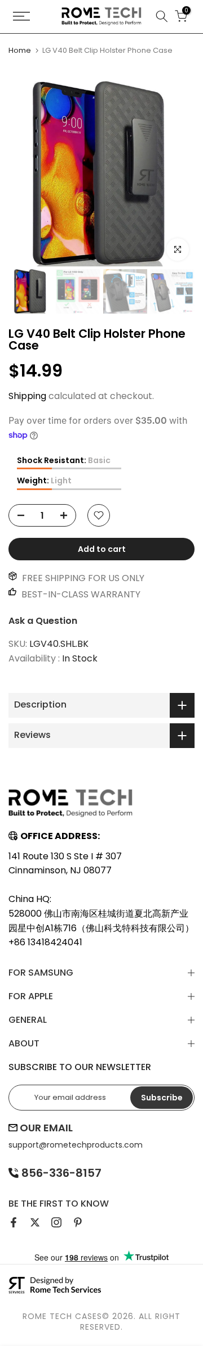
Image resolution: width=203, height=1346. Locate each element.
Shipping (27, 395)
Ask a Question (42, 620)
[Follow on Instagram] (56, 1222)
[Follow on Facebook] (13, 1222)
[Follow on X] (35, 1222)
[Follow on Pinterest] (78, 1222)
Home (19, 50)
